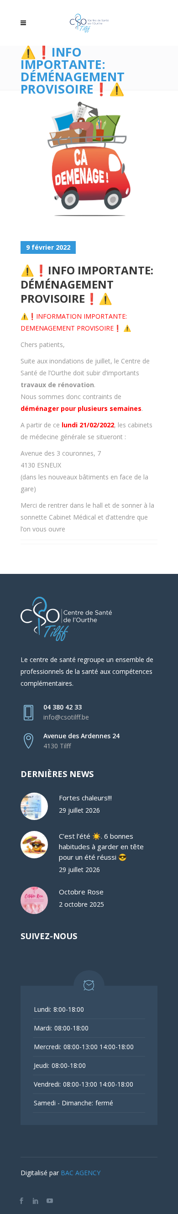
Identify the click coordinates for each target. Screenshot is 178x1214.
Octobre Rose (81, 891)
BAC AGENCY (80, 1172)
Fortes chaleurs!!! (85, 797)
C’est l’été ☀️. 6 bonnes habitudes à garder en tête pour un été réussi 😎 (101, 846)
